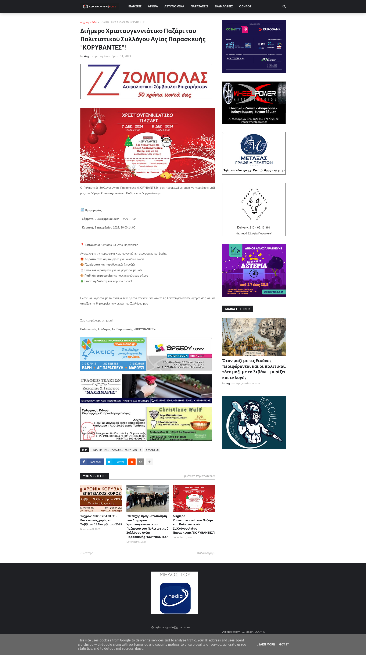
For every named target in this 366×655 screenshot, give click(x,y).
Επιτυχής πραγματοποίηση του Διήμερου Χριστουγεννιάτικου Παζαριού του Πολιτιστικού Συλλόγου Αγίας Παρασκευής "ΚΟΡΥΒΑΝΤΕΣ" (147, 526)
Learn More (266, 644)
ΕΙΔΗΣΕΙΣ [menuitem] (134, 6)
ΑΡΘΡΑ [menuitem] (153, 6)
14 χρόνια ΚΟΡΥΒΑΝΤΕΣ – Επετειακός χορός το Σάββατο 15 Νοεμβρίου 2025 (101, 520)
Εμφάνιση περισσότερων (199, 476)
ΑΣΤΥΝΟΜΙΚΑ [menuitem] (174, 6)
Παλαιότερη (205, 553)
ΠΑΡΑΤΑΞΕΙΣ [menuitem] (199, 6)
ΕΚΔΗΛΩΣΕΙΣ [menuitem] (224, 6)
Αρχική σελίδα (88, 22)
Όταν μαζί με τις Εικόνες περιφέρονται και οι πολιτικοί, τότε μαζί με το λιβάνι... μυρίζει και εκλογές (254, 369)
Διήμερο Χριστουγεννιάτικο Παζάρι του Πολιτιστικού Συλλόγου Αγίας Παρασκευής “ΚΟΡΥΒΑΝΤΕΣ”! (194, 524)
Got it (284, 644)
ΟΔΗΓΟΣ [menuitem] (245, 6)
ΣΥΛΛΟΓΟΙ (152, 449)
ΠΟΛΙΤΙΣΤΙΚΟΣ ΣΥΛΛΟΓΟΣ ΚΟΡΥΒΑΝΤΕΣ (123, 22)
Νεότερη (87, 553)
